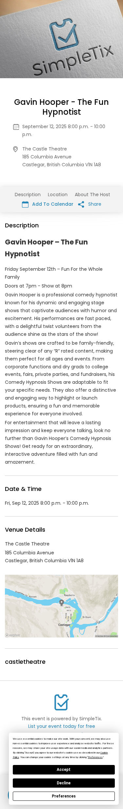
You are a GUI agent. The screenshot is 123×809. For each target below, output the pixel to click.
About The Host (92, 194)
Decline (64, 783)
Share (94, 204)
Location (58, 194)
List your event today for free (61, 726)
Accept (64, 769)
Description (28, 194)
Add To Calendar (52, 204)
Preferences (64, 796)
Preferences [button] (95, 757)
